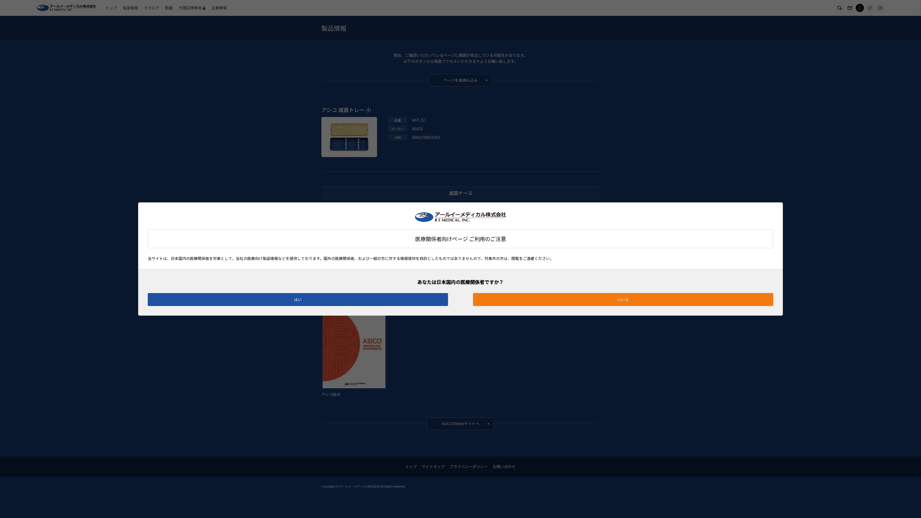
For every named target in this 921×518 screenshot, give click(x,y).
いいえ (623, 299)
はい (298, 299)
